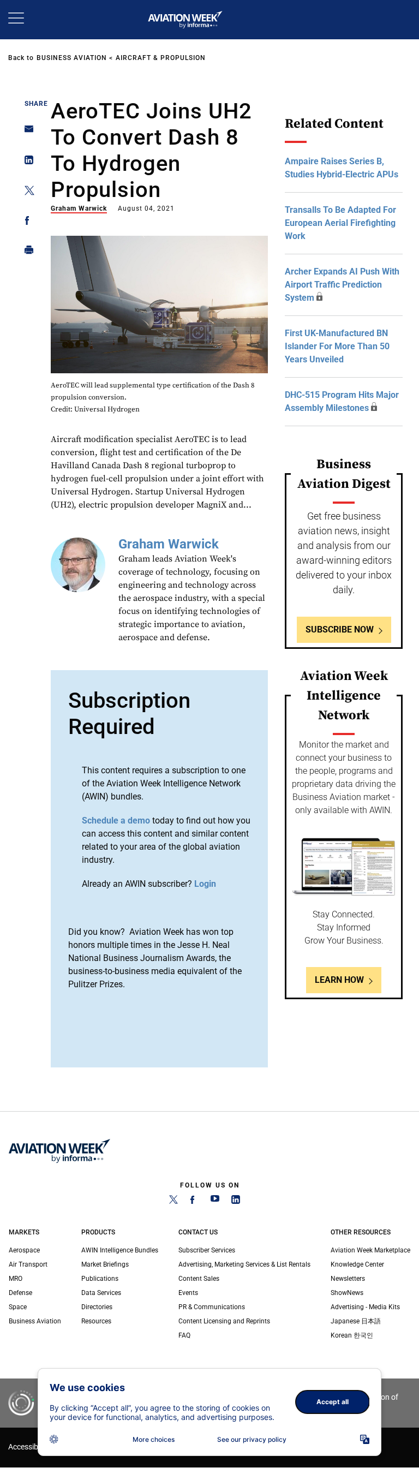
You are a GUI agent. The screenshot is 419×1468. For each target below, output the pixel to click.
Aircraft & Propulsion (161, 58)
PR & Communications (211, 1307)
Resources (96, 1321)
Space (18, 1307)
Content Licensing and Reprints (224, 1321)
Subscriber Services (206, 1250)
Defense (20, 1293)
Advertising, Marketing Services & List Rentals (244, 1264)
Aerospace (24, 1250)
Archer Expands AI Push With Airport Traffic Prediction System (342, 284)
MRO (15, 1278)
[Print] (26, 252)
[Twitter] (173, 1202)
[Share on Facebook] (26, 222)
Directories (96, 1307)
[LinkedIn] (235, 1202)
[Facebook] (194, 1202)
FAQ (184, 1335)
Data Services (101, 1293)
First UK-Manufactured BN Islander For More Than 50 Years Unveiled (337, 346)
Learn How (339, 980)
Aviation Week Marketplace (370, 1250)
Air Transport (28, 1264)
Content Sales (198, 1278)
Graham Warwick (79, 208)
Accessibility (29, 1447)
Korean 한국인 (352, 1335)
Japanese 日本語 (356, 1321)
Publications (99, 1278)
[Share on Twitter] (26, 192)
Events (188, 1293)
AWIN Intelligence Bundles (119, 1250)
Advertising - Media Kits (365, 1307)
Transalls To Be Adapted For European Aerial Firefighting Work (340, 223)
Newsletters (348, 1278)
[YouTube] (215, 1202)
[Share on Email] (26, 132)
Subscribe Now (340, 629)
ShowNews (347, 1293)
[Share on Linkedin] (26, 162)
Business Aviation (72, 58)
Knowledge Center (357, 1264)
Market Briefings (105, 1264)
